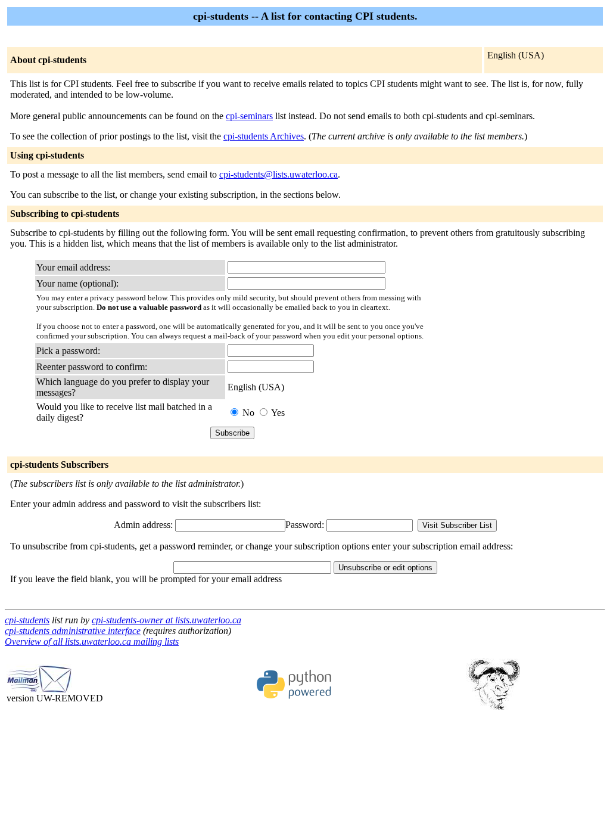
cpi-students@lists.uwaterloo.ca (278, 174)
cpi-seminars (249, 116)
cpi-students (27, 620)
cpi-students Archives (263, 136)
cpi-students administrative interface (73, 631)
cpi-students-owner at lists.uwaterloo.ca (166, 620)
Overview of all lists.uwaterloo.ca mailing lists (92, 641)
